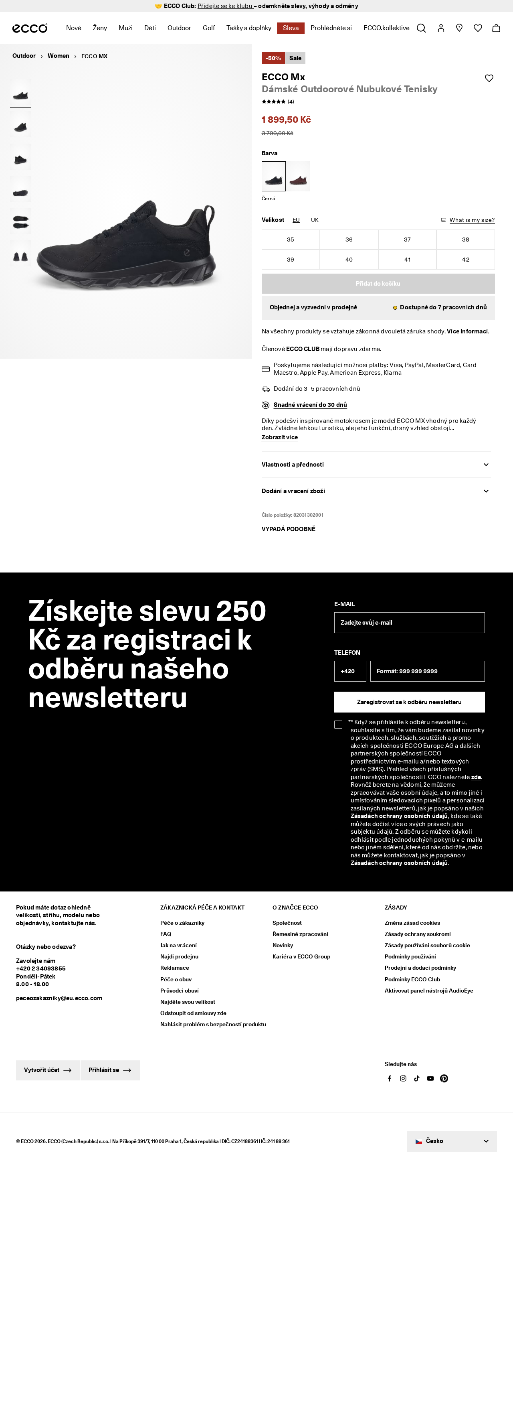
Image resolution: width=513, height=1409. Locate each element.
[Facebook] (389, 1078)
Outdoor (179, 28)
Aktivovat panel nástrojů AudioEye (429, 990)
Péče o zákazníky (182, 923)
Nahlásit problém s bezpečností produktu (213, 1024)
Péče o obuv (176, 979)
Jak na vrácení (178, 945)
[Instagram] (403, 1078)
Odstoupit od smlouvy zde (193, 1013)
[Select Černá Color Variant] (274, 176)
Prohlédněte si (331, 28)
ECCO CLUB (302, 349)
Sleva (291, 28)
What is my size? (472, 220)
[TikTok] (417, 1078)
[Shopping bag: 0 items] (496, 28)
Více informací (467, 331)
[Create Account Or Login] (441, 28)
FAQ (166, 934)
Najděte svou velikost (187, 1002)
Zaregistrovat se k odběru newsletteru (409, 702)
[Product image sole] (20, 189)
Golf (209, 28)
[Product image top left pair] (20, 221)
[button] (378, 308)
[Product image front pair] (20, 253)
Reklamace (174, 967)
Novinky (283, 945)
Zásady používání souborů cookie (427, 945)
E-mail (344, 604)
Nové (73, 28)
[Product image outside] (20, 92)
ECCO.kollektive (387, 28)
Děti (150, 28)
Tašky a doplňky (248, 28)
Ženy (100, 28)
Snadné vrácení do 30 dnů (310, 404)
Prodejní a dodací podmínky (420, 967)
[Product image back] (20, 156)
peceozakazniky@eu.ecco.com (59, 998)
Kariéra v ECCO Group (301, 956)
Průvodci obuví (179, 990)
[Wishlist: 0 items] (478, 28)
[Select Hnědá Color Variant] (298, 176)
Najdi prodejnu (179, 956)
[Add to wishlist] (489, 78)
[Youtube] (430, 1078)
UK (315, 220)
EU (296, 220)
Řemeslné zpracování (300, 934)
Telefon (347, 652)
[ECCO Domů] (30, 28)
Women (58, 55)
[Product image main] (20, 124)
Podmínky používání (410, 956)
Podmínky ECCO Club (412, 979)
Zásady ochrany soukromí (418, 934)
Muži (126, 28)
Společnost (287, 923)
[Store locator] (459, 28)
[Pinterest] (444, 1078)
